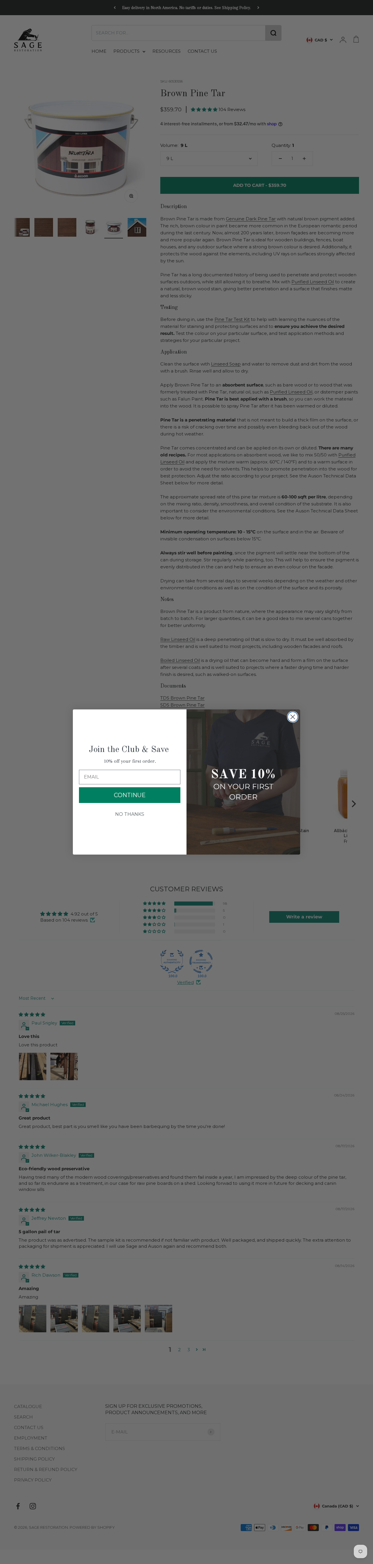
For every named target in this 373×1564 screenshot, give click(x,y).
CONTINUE (130, 795)
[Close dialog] (293, 717)
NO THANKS (129, 814)
